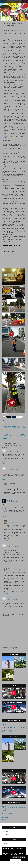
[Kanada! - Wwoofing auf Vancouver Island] (20, 662)
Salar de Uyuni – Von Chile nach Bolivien (16, 726)
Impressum (4, 819)
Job (14, 427)
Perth (16, 427)
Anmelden (4, 830)
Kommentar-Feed (6, 833)
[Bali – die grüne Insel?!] (8, 675)
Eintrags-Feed (5, 831)
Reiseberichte (14, 426)
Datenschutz (5, 817)
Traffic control (20, 427)
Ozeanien (9, 426)
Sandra (10, 27)
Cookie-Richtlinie (16, 854)
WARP (19, 110)
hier (20, 93)
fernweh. (14, 8)
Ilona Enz (4, 731)
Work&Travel (4, 427)
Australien (5, 426)
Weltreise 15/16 (20, 426)
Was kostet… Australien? (12, 730)
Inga (7, 500)
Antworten (4, 463)
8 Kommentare (16, 27)
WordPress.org (5, 834)
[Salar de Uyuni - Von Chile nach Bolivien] (8, 662)
